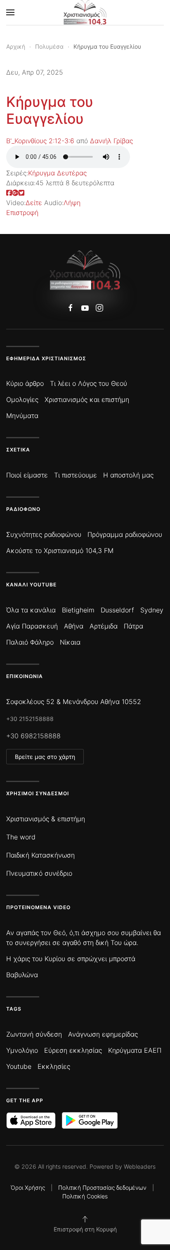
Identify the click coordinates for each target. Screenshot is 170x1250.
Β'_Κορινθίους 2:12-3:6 (40, 141)
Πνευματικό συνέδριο (39, 873)
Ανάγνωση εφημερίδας (103, 1034)
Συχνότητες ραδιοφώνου (43, 534)
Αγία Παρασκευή (32, 626)
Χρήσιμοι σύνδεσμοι (37, 793)
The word (20, 837)
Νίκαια (70, 642)
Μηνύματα (22, 415)
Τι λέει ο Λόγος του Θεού (88, 383)
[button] (10, 12)
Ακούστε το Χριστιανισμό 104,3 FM (59, 550)
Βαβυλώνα (22, 975)
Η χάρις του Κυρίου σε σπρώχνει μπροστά (70, 959)
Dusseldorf (117, 610)
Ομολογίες (22, 399)
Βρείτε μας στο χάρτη (45, 756)
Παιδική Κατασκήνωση (40, 855)
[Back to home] (85, 12)
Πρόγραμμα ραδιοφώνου (124, 534)
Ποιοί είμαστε (27, 475)
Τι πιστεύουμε (75, 475)
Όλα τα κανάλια (31, 610)
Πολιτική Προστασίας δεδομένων (102, 1187)
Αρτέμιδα (104, 626)
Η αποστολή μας (128, 475)
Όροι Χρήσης (28, 1187)
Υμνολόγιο (22, 1050)
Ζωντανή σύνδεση (34, 1034)
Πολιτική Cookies (85, 1196)
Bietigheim (78, 610)
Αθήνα (73, 626)
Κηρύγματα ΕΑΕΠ (134, 1050)
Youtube (18, 1066)
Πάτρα (133, 626)
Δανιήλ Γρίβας (111, 141)
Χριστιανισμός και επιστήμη (87, 399)
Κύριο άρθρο (25, 383)
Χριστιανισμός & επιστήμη (45, 819)
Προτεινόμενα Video (38, 907)
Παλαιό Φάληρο (30, 642)
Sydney (151, 610)
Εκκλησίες (54, 1066)
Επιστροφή (22, 212)
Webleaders (140, 1166)
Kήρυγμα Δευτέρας (57, 173)
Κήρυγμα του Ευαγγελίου (49, 110)
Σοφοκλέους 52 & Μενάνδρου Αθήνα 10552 (73, 701)
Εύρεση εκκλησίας (73, 1050)
